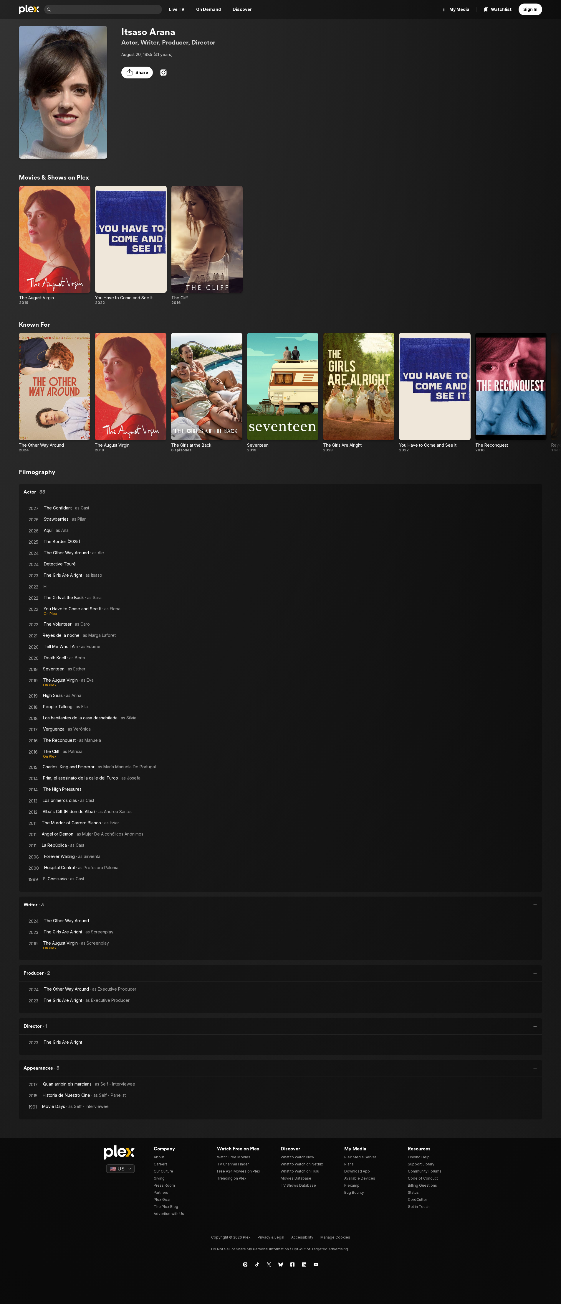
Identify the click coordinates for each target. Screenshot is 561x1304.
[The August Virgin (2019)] (54, 245)
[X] (269, 1264)
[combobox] (107, 9)
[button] (137, 72)
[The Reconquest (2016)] (511, 392)
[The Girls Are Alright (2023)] (358, 392)
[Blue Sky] (281, 1264)
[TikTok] (257, 1264)
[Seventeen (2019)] (282, 392)
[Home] (29, 9)
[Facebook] (292, 1264)
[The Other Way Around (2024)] (54, 392)
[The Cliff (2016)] (207, 245)
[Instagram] (163, 72)
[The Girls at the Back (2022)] (206, 392)
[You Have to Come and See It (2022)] (130, 245)
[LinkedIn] (304, 1264)
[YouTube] (316, 1264)
